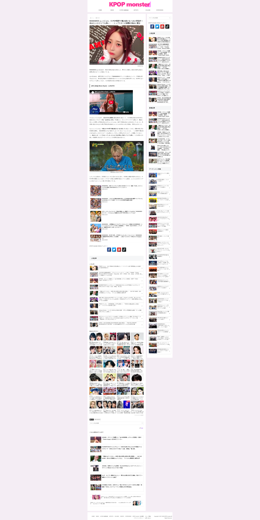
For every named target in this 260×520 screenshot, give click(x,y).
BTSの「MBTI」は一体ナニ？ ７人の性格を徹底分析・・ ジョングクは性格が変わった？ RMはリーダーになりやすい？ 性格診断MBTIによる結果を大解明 (109, 386)
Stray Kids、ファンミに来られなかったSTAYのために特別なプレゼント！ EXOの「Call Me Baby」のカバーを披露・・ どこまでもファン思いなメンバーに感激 (109, 358)
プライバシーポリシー (139, 518)
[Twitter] (114, 249)
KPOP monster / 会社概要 (138, 516)
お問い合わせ (148, 518)
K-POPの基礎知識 (104, 516)
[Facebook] (109, 249)
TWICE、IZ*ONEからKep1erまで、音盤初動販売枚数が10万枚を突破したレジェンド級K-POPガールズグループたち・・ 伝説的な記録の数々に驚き (109, 399)
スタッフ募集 (148, 516)
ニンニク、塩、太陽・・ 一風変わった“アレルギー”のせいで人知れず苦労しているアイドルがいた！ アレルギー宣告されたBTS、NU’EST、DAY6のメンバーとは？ (123, 372)
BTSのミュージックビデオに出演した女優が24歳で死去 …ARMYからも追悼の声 (123, 398)
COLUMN (117, 516)
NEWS (92, 419)
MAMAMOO (98, 419)
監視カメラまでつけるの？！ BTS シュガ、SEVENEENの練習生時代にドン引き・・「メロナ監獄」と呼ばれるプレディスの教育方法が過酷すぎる (123, 358)
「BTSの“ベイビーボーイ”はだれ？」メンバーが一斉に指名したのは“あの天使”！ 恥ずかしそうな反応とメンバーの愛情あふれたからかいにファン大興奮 (137, 413)
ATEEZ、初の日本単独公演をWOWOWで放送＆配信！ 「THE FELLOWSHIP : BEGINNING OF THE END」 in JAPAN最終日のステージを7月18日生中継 (137, 372)
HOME (93, 516)
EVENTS (122, 516)
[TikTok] (124, 249)
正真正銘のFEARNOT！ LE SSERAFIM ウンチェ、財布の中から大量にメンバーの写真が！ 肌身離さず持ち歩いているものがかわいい (96, 386)
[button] (142, 423)
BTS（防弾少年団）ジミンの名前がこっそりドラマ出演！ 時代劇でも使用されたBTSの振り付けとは (123, 384)
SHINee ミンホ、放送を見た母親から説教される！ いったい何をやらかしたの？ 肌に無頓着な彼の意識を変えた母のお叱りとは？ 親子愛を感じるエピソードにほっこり (137, 345)
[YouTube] (119, 249)
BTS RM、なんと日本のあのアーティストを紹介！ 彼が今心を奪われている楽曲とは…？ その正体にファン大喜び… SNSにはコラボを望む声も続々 (96, 399)
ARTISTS (111, 516)
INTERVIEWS (128, 516)
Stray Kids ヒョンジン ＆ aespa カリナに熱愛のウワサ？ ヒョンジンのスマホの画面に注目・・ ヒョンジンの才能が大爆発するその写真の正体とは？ (137, 399)
